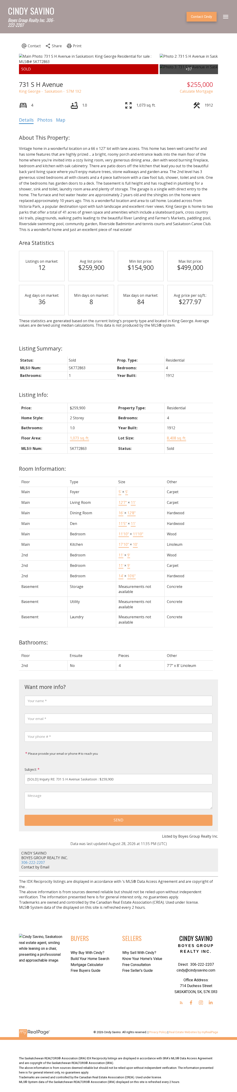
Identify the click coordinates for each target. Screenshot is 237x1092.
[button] (202, 17)
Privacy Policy (158, 1032)
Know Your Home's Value (142, 958)
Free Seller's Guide (137, 970)
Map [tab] (60, 120)
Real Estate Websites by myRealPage (193, 1032)
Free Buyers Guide (85, 970)
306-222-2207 (33, 862)
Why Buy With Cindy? (87, 952)
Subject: (31, 769)
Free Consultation (136, 965)
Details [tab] (26, 120)
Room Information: (42, 468)
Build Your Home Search (90, 958)
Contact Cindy (201, 17)
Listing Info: (33, 394)
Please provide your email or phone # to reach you (62, 753)
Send (118, 820)
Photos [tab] (44, 120)
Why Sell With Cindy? (139, 952)
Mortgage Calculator (87, 965)
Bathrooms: (33, 642)
